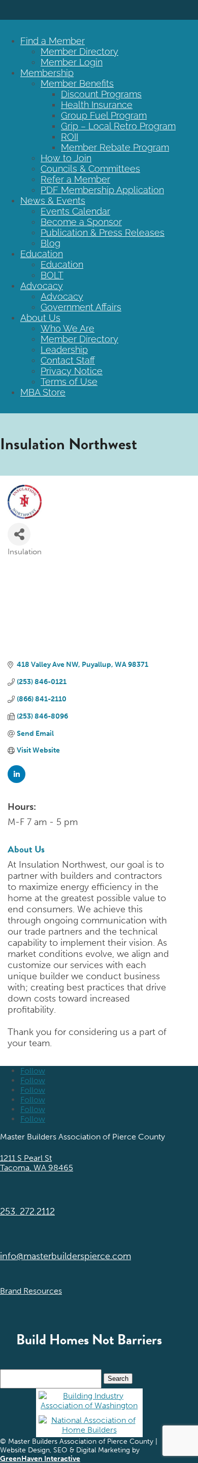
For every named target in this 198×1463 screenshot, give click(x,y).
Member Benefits (77, 83)
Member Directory (79, 51)
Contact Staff (68, 360)
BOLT (52, 275)
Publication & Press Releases (102, 232)
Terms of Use (69, 381)
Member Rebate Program (115, 147)
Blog (50, 243)
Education (41, 253)
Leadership (64, 349)
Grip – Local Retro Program (118, 126)
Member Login (72, 62)
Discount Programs (101, 94)
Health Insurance (97, 104)
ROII (69, 136)
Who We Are (67, 328)
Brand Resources (31, 1291)
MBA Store (42, 392)
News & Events (52, 200)
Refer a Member (75, 179)
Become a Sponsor (81, 222)
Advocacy (41, 285)
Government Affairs (81, 307)
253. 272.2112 (27, 1211)
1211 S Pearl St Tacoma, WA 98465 (36, 1162)
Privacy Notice (72, 371)
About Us (40, 317)
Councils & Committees (90, 168)
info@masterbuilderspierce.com (65, 1256)
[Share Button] (19, 534)
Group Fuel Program (104, 115)
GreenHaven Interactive (40, 1458)
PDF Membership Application (102, 190)
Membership (47, 72)
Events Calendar (75, 211)
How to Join (66, 158)
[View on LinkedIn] (16, 780)
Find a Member (52, 40)
